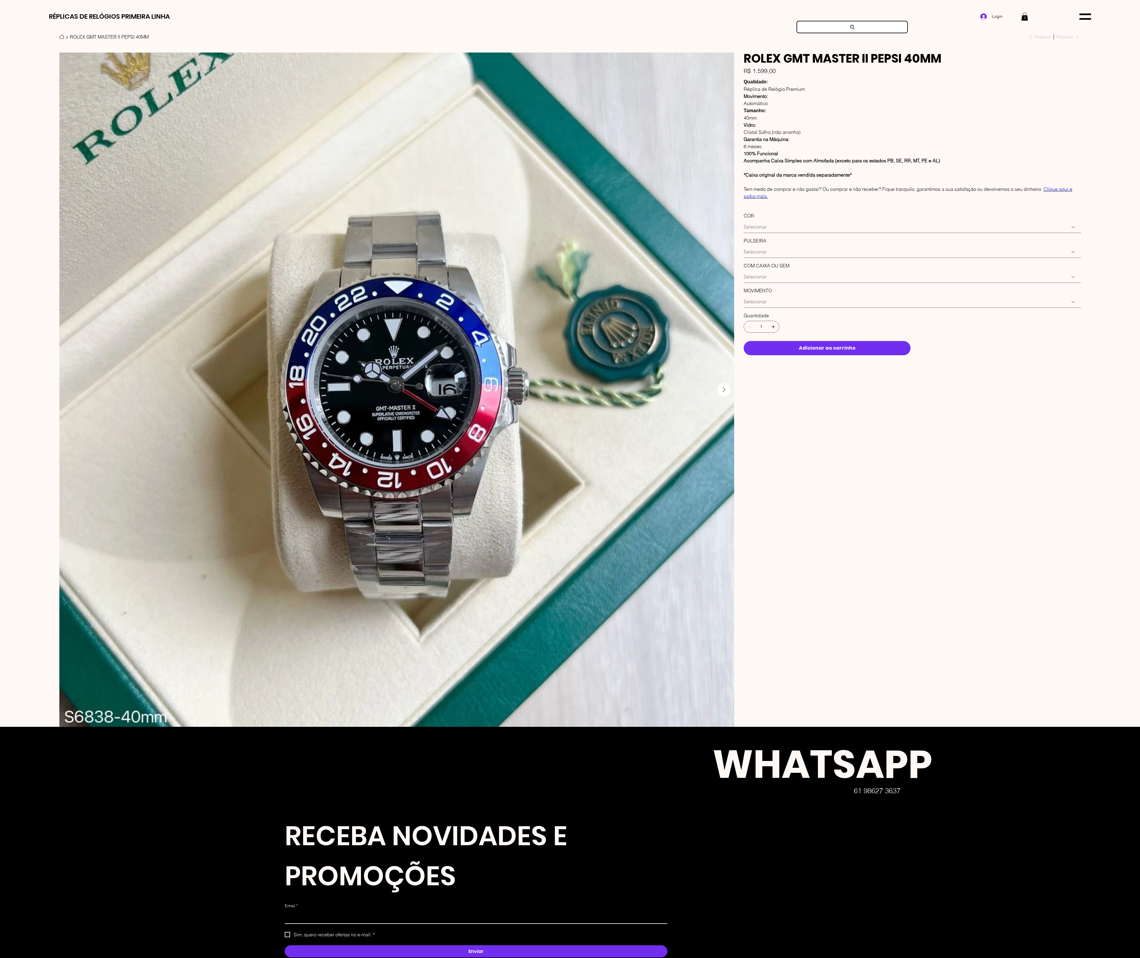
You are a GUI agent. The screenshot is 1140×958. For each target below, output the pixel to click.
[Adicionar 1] (773, 327)
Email (291, 905)
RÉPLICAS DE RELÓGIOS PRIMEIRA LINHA (109, 16)
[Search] (852, 27)
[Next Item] (724, 389)
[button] (1024, 16)
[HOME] (61, 37)
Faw (698, 944)
